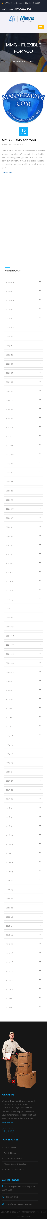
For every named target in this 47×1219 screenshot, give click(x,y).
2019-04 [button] (9, 772)
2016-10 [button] (9, 1007)
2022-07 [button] (9, 518)
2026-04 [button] (10, 319)
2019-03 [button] (9, 781)
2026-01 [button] (9, 337)
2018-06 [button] (9, 862)
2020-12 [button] (9, 618)
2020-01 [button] (9, 690)
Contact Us (7, 172)
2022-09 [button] (9, 500)
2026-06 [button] (10, 300)
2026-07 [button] (9, 291)
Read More (7, 1122)
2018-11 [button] (9, 817)
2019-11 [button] (9, 708)
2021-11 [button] (9, 554)
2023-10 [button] (9, 436)
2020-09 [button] (10, 627)
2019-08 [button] (9, 736)
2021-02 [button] (9, 609)
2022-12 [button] (9, 473)
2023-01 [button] (9, 464)
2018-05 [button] (9, 872)
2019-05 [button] (9, 763)
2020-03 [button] (10, 672)
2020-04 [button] (10, 663)
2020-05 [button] (9, 654)
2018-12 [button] (9, 808)
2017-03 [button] (9, 989)
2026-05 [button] (9, 309)
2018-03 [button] (9, 890)
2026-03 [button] (10, 328)
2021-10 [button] (9, 563)
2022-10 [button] (9, 491)
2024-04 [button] (9, 418)
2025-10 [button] (9, 355)
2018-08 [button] (9, 844)
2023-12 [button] (9, 427)
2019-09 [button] (9, 726)
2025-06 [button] (9, 382)
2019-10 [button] (9, 717)
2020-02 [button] (10, 681)
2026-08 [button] (10, 282)
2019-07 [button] (9, 745)
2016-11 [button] (9, 998)
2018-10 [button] (9, 826)
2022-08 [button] (10, 509)
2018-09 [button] (9, 835)
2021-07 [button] (9, 572)
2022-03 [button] (9, 527)
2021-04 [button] (9, 590)
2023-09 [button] (9, 445)
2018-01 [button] (9, 908)
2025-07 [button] (9, 373)
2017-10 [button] (9, 935)
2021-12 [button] (9, 545)
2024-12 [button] (9, 400)
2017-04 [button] (9, 980)
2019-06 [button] (9, 754)
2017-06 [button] (9, 962)
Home (18, 61)
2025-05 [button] (9, 391)
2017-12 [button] (9, 917)
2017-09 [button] (9, 944)
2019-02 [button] (9, 790)
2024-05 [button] (9, 409)
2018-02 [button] (9, 899)
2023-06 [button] (10, 455)
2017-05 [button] (9, 971)
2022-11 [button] (9, 482)
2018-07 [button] (9, 853)
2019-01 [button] (9, 799)
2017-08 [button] (9, 953)
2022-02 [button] (9, 536)
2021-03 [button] (9, 600)
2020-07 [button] (9, 645)
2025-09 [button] (9, 364)
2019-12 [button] (9, 699)
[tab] (23, 282)
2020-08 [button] (10, 636)
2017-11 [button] (9, 926)
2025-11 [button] (9, 346)
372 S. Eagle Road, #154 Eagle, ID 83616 (22, 3)
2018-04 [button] (9, 881)
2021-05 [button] (9, 581)
